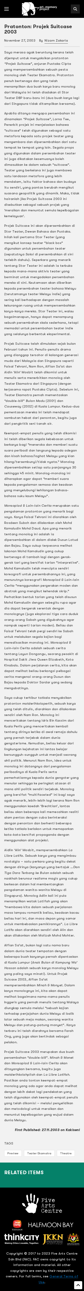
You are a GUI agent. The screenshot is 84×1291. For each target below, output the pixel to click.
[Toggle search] (75, 8)
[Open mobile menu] (6, 9)
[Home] (40, 9)
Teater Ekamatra (39, 1153)
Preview (13, 1153)
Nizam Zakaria (56, 40)
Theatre (66, 1153)
